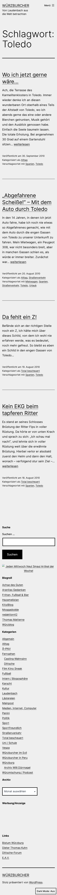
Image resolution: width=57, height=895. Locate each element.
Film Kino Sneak (12, 668)
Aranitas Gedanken (14, 589)
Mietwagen (31, 281)
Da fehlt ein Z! (19, 317)
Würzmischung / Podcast (17, 772)
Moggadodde (10, 609)
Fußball (6, 673)
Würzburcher (15, 5)
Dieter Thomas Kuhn (14, 847)
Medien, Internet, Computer (19, 708)
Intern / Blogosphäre (15, 678)
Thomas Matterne (13, 619)
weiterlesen (22, 144)
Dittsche (9, 663)
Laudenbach (9, 693)
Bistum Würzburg (13, 842)
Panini (6, 713)
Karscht (7, 683)
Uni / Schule (9, 742)
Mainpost (8, 703)
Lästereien (8, 698)
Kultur (5, 688)
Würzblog (8, 624)
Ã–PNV (6, 648)
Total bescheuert (30, 370)
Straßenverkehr (37, 277)
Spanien (29, 163)
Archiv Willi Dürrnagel (17, 767)
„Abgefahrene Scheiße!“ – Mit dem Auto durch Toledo (26, 202)
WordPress (35, 882)
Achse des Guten (12, 584)
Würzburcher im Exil (14, 752)
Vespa (6, 747)
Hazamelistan (10, 599)
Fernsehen (8, 653)
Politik (6, 718)
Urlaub (33, 285)
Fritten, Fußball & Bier (15, 594)
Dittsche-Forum (12, 852)
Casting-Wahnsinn (15, 658)
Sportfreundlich (12, 727)
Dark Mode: (43, 891)
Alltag (24, 159)
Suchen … (8, 534)
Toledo (39, 163)
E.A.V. (5, 857)
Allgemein (8, 638)
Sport (5, 723)
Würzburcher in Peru (14, 757)
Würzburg (8, 762)
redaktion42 (9, 614)
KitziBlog (7, 604)
